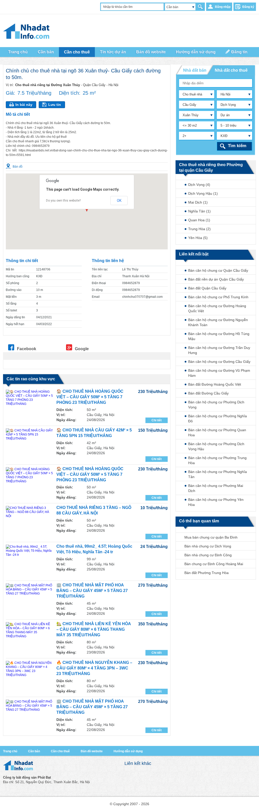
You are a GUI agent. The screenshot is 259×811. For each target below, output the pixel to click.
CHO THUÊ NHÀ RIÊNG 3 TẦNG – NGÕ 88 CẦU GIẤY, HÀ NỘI (93, 510)
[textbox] (216, 83)
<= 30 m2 (190, 125)
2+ (184, 136)
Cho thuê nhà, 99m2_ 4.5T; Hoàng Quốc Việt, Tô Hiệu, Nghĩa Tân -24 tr (94, 549)
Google (82, 349)
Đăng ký (248, 7)
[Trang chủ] (18, 769)
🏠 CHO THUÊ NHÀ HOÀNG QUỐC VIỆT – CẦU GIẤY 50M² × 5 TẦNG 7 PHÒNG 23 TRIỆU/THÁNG (89, 397)
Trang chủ (10, 751)
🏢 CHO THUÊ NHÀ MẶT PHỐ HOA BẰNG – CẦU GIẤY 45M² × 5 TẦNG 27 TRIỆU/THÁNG (92, 590)
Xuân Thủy (191, 115)
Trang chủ (18, 52)
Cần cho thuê (77, 52)
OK (119, 201)
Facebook (26, 349)
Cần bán (172, 7)
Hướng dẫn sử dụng (195, 52)
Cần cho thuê (60, 751)
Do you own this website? (63, 200)
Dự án (225, 115)
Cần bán (34, 751)
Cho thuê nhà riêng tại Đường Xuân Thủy (47, 85)
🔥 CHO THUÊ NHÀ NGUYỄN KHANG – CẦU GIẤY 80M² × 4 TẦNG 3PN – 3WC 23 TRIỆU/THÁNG (94, 668)
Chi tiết (157, 420)
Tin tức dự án (113, 52)
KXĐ (224, 136)
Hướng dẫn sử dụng (128, 751)
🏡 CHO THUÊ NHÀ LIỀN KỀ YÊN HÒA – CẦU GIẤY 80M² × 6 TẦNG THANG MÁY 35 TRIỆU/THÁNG (93, 629)
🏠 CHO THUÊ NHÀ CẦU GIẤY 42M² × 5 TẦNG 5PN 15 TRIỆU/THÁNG (94, 433)
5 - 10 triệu (228, 125)
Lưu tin (54, 105)
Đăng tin (239, 52)
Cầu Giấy (189, 105)
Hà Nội (225, 94)
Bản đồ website (151, 52)
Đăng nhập (222, 7)
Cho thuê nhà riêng (191, 95)
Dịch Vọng (228, 105)
